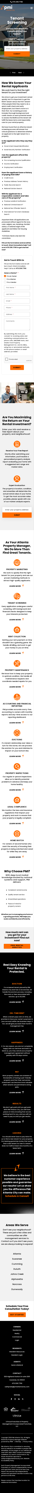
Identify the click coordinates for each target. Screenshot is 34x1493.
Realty (17, 1333)
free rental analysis (17, 946)
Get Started (17, 1314)
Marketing (14, 72)
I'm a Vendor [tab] (11, 282)
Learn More (15, 586)
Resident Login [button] (17, 1355)
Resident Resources (17, 1352)
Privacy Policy (27, 1442)
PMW (11, 1442)
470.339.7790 (17, 2)
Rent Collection (20, 72)
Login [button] (17, 1340)
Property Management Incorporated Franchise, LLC (17, 1424)
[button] (11, 1399)
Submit (17, 54)
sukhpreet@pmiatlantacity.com (17, 1387)
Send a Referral (17, 1365)
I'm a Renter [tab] (11, 279)
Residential (17, 1330)
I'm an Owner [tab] (12, 276)
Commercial (17, 1337)
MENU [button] (32, 8)
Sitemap (18, 1442)
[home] (8, 8)
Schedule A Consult (17, 1196)
